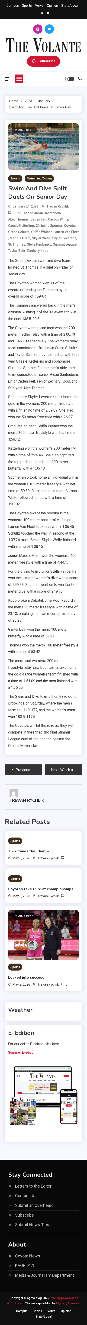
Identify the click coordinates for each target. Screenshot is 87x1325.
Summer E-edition (21, 1052)
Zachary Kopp (37, 251)
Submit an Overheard (34, 1205)
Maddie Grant (20, 238)
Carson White (58, 219)
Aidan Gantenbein (47, 213)
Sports (27, 5)
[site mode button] (69, 79)
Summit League (65, 244)
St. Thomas (16, 244)
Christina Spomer (49, 225)
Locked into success (26, 977)
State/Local (69, 5)
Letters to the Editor (33, 1186)
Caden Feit (38, 219)
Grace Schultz (18, 232)
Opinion (52, 5)
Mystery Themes (67, 1303)
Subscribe (47, 61)
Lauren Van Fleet (66, 232)
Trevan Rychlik (58, 206)
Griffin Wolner (41, 232)
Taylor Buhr (17, 251)
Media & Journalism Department (44, 1275)
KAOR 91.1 (24, 1265)
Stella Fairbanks (39, 244)
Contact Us (25, 1195)
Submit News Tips (32, 1224)
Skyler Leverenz (64, 238)
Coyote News (27, 1256)
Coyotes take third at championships (40, 889)
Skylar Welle (41, 238)
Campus (12, 5)
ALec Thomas (18, 219)
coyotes (70, 225)
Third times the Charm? (29, 851)
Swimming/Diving (39, 178)
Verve (39, 5)
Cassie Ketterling (21, 225)
